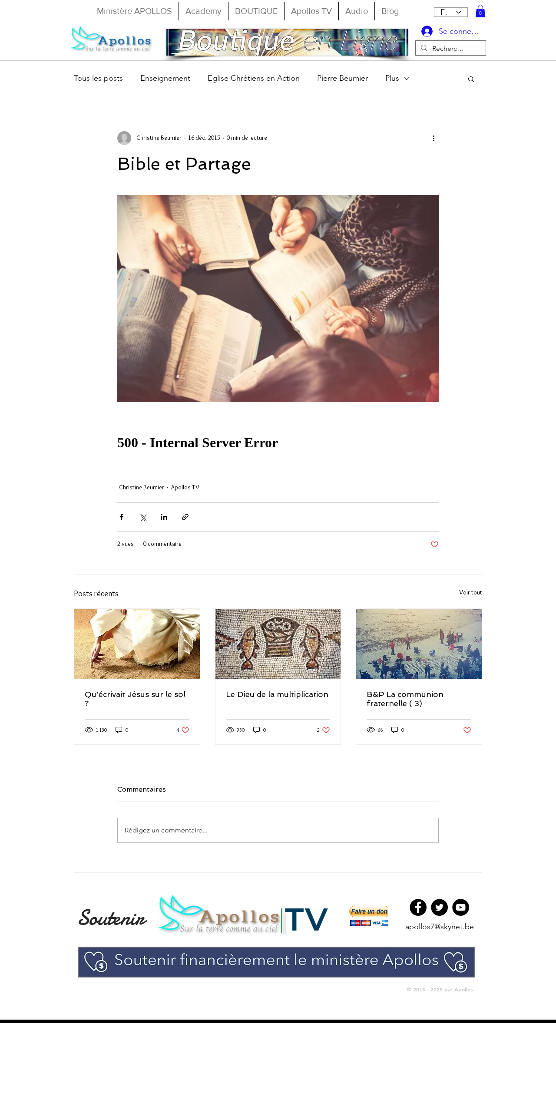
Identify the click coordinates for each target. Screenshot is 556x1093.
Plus (392, 78)
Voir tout (470, 592)
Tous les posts (98, 78)
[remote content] (278, 443)
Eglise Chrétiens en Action (254, 78)
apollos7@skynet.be (439, 926)
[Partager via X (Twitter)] (143, 517)
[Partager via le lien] (185, 517)
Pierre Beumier (342, 78)
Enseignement (165, 78)
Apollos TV (185, 487)
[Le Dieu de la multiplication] (278, 644)
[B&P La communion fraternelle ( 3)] (419, 644)
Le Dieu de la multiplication (277, 694)
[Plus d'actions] (433, 138)
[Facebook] (418, 907)
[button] (480, 11)
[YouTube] (460, 907)
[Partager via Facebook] (121, 517)
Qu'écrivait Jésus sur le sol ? (135, 699)
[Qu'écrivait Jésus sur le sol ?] (137, 644)
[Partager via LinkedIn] (164, 517)
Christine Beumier (141, 487)
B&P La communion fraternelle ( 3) (405, 699)
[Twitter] (439, 907)
